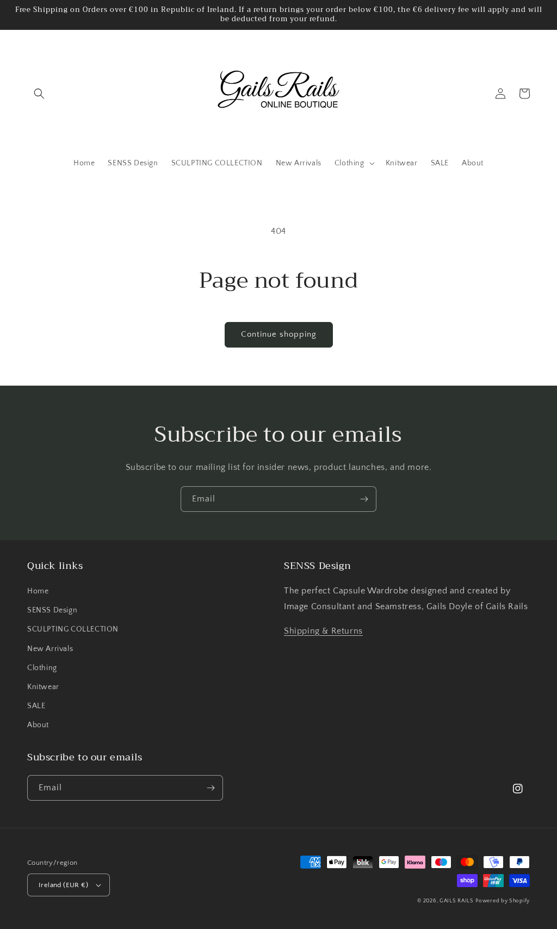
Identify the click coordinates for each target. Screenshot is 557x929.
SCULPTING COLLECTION (73, 629)
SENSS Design (52, 610)
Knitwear (43, 687)
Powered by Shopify (502, 901)
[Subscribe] (364, 499)
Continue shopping (279, 334)
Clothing (42, 668)
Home (37, 591)
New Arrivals (50, 649)
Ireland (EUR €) (63, 885)
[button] (39, 94)
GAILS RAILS (457, 901)
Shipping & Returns (323, 631)
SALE (36, 706)
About (38, 725)
